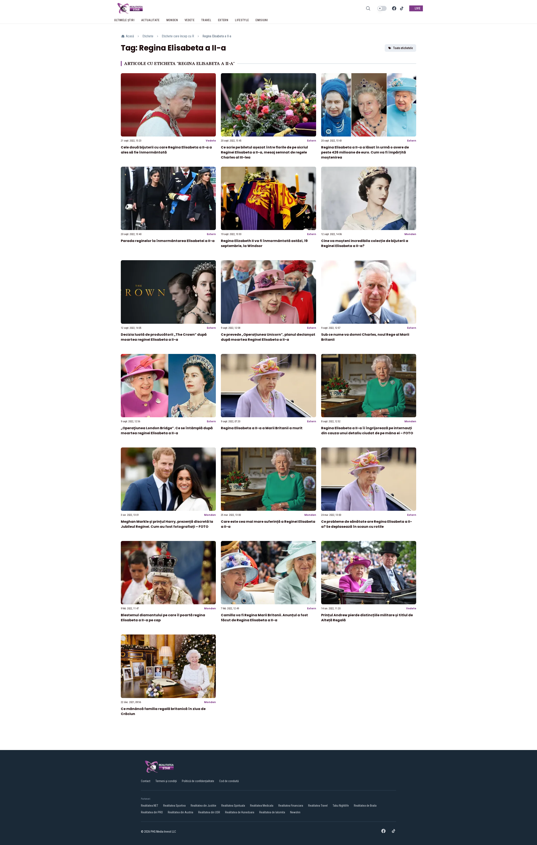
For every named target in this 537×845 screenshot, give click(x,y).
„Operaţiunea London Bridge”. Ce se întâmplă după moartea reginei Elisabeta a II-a (167, 431)
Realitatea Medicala (261, 805)
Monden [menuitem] (172, 20)
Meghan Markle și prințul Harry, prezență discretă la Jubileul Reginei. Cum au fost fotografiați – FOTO (167, 524)
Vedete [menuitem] (189, 20)
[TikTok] (401, 8)
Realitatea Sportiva (174, 805)
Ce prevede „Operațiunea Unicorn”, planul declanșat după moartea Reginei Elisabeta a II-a (268, 337)
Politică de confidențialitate (198, 781)
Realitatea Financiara (290, 805)
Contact (145, 781)
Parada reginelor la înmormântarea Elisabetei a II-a (168, 240)
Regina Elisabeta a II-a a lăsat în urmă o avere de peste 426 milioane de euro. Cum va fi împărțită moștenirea (365, 152)
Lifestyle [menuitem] (242, 20)
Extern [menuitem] (223, 20)
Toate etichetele (403, 48)
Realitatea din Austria (180, 812)
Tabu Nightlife (341, 805)
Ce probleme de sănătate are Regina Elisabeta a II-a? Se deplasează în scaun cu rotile (366, 524)
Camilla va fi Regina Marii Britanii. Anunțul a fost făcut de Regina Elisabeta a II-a (264, 618)
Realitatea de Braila (365, 805)
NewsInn (295, 812)
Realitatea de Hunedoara (239, 812)
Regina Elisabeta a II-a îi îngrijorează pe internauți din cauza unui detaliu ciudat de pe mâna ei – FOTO (367, 431)
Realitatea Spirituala (233, 805)
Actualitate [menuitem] (150, 20)
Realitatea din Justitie (203, 805)
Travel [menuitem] (206, 20)
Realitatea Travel (318, 805)
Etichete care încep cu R (178, 36)
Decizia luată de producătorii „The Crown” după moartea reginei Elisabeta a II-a (164, 337)
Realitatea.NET (149, 805)
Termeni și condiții (166, 781)
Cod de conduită (229, 781)
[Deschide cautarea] (368, 8)
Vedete (211, 140)
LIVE (417, 8)
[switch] (382, 8)
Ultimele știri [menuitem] (124, 20)
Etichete (147, 36)
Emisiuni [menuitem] (261, 20)
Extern (311, 140)
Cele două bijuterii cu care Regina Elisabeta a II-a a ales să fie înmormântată (166, 150)
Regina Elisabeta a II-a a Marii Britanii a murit (261, 428)
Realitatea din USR (209, 812)
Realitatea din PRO (152, 812)
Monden (410, 234)
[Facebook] (394, 8)
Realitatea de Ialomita (272, 812)
